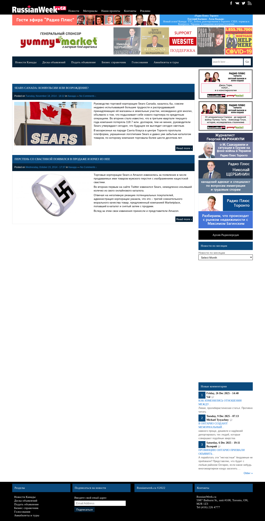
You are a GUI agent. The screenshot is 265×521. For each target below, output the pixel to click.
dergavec (239, 41)
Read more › (184, 148)
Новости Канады (25, 62)
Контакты (130, 10)
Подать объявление (83, 62)
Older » (248, 473)
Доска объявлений (53, 62)
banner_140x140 (183, 41)
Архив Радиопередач (225, 234)
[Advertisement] (225, 322)
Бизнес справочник (114, 62)
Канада (72, 96)
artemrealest (155, 41)
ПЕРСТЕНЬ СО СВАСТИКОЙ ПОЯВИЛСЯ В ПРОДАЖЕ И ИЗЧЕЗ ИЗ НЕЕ (62, 159)
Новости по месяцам (211, 252)
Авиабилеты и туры (166, 62)
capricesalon (211, 41)
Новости (73, 10)
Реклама (145, 10)
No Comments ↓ (87, 96)
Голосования (140, 62)
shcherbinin (127, 41)
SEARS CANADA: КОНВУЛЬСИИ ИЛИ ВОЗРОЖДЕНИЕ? (52, 87)
